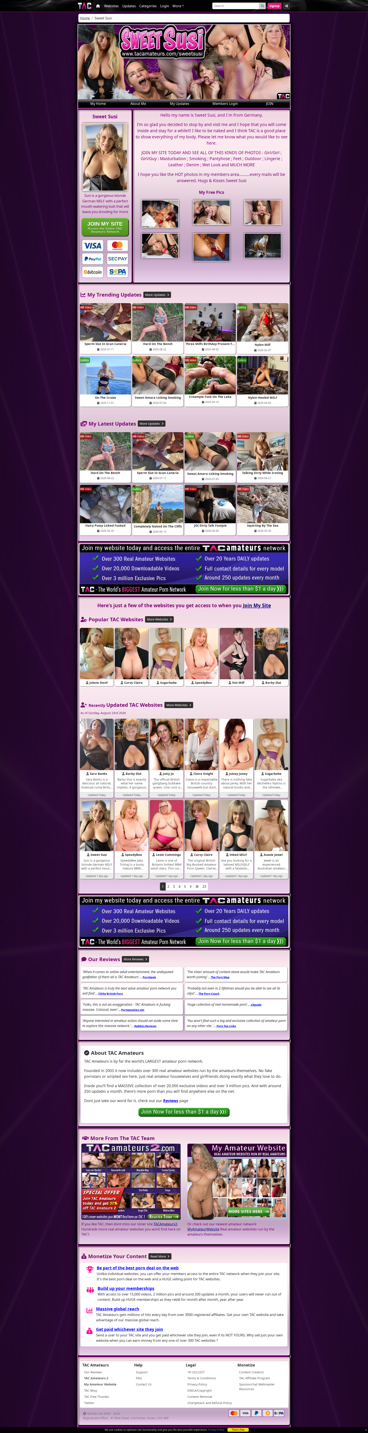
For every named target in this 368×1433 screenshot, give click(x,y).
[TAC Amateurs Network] (85, 6)
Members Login (225, 103)
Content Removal (199, 1397)
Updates (129, 6)
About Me (138, 103)
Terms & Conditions (201, 1378)
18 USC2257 (195, 1372)
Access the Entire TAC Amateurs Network (105, 227)
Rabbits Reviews (145, 1026)
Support (142, 1372)
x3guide (256, 1005)
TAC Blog (90, 1390)
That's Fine (238, 1430)
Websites (111, 6)
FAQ (139, 1378)
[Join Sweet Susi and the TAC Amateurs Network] (92, 245)
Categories (148, 6)
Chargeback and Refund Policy (209, 1403)
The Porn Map (220, 977)
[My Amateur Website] (237, 1182)
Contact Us (144, 1384)
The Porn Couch (208, 993)
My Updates (179, 103)
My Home (98, 103)
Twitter (89, 1403)
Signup (274, 6)
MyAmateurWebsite (203, 1229)
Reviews (170, 1100)
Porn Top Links (226, 1026)
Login (164, 6)
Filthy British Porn (110, 993)
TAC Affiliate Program (254, 1378)
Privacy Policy (216, 1430)
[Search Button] (262, 6)
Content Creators (251, 1372)
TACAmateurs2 (165, 1224)
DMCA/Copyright (199, 1390)
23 (204, 886)
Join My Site (257, 605)
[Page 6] (197, 886)
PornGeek (149, 977)
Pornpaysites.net (132, 1010)
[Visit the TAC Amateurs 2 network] (131, 1182)
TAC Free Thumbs (96, 1397)
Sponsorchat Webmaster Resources (257, 1386)
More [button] (176, 6)
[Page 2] (191, 886)
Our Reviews (93, 1372)
